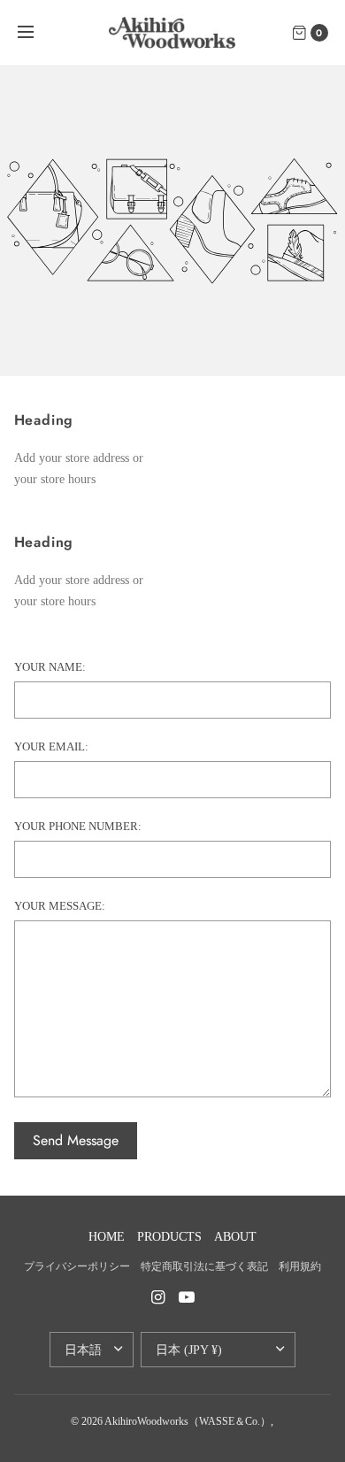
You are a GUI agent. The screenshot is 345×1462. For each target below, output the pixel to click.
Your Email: (51, 746)
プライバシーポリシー (77, 1266)
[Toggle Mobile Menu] (37, 32)
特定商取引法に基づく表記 (204, 1266)
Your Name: (50, 667)
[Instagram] (158, 1297)
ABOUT (235, 1236)
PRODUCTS (169, 1236)
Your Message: (59, 906)
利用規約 (300, 1266)
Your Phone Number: (78, 826)
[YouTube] (187, 1297)
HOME (106, 1236)
